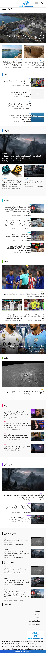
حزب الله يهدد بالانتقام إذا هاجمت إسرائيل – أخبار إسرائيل (19, 93)
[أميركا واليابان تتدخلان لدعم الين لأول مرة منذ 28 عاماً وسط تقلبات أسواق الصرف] (37, 236)
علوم (42, 389)
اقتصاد (29, 204)
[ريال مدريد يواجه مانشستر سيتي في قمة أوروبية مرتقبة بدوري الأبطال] (23, 339)
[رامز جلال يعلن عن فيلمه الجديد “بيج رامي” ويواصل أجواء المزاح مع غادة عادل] (37, 413)
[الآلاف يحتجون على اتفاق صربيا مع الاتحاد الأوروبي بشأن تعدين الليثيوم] (37, 105)
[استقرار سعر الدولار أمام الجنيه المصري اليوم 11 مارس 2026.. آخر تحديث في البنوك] (37, 247)
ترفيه (5, 409)
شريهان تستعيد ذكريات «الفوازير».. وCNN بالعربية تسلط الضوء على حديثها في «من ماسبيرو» (17, 425)
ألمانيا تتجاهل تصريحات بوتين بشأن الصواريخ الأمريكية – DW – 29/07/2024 (19, 117)
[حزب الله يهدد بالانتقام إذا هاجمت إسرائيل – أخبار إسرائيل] (37, 94)
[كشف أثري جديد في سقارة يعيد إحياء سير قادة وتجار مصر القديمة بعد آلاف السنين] (34, 51)
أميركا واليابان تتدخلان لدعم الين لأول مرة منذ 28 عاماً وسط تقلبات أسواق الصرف (18, 236)
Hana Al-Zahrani (27, 85)
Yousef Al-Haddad (39, 67)
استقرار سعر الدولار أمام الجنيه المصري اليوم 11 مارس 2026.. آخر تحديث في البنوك (18, 248)
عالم (29, 78)
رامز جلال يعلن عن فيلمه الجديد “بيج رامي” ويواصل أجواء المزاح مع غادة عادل (16, 414)
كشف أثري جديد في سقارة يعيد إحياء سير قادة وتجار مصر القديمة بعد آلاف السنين (34, 63)
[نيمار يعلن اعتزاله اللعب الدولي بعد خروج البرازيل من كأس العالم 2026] (34, 304)
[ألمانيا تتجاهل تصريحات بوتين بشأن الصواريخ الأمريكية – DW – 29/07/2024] (37, 117)
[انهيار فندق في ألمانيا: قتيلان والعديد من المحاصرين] (37, 82)
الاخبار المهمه (40, 33)
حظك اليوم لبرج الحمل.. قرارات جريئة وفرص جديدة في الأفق (17, 447)
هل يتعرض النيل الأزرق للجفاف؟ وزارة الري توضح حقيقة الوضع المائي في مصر (12, 63)
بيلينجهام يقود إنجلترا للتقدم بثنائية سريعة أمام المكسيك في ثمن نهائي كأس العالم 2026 (12, 316)
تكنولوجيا (4, 153)
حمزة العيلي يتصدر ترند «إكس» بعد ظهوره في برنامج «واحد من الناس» (16, 436)
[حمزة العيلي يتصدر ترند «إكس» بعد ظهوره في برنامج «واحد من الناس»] (37, 436)
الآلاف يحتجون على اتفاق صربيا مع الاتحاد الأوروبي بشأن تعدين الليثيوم (19, 105)
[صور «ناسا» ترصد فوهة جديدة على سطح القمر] (23, 374)
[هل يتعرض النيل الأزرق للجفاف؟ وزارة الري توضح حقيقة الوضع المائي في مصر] (12, 51)
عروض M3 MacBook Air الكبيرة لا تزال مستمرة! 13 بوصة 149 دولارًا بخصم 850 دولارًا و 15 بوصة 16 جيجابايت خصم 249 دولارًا (12, 183)
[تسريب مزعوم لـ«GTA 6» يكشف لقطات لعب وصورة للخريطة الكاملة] (34, 171)
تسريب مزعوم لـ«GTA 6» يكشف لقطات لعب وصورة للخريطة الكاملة (34, 182)
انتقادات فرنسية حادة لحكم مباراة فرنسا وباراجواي (24, 294)
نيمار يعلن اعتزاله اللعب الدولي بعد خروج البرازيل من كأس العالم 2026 (34, 316)
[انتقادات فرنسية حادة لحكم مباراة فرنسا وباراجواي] (23, 277)
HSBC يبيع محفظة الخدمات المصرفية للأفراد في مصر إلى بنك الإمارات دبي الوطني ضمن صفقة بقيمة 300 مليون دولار (18, 210)
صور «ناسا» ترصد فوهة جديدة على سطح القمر (25, 391)
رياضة (41, 291)
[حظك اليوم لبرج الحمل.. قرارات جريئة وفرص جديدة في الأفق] (37, 448)
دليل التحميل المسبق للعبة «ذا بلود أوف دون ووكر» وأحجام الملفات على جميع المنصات (24, 496)
